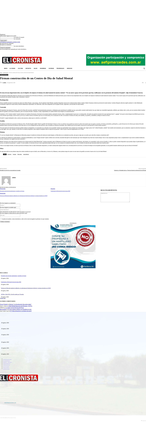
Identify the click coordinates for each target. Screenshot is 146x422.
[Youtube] (145, 51)
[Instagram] (141, 51)
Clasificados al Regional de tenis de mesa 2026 (60, 191)
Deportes (53, 188)
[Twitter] (143, 51)
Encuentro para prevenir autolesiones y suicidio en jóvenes (12, 191)
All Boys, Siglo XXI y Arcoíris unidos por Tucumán (12, 294)
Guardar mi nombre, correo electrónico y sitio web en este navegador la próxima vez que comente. (25, 219)
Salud (7, 74)
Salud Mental (26, 154)
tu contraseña (17, 38)
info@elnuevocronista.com (10, 402)
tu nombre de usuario (19, 37)
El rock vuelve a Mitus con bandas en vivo (19, 309)
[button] (144, 68)
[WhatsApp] (30, 86)
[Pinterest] (24, 86)
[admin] (1, 82)
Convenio (9, 154)
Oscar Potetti (3, 304)
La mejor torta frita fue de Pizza (15, 308)
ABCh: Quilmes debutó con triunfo (8, 326)
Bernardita (3, 309)
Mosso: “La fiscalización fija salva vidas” (20, 304)
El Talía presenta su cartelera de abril (20, 311)
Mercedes (20, 154)
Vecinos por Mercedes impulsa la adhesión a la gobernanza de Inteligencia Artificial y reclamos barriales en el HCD (23, 195)
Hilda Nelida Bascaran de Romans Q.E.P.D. (20, 306)
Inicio (1, 72)
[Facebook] (139, 51)
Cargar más (2, 298)
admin (4, 82)
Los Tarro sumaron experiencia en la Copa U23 (11, 332)
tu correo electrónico (19, 46)
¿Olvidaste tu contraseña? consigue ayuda (10, 42)
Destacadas (5, 72)
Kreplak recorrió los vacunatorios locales (10, 170)
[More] (35, 86)
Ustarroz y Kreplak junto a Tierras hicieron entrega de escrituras (130, 170)
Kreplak (14, 154)
